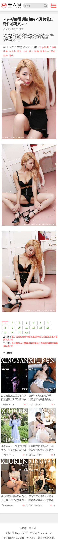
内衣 (25, 51)
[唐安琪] (42, 378)
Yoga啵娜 (44, 47)
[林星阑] (42, 429)
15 (5, 332)
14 (48, 328)
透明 (11, 55)
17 (19, 332)
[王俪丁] (42, 479)
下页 (26, 332)
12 (33, 328)
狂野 (5, 55)
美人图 (6, 29)
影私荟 (15, 29)
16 (12, 332)
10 (19, 328)
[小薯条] (14, 429)
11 (26, 328)
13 (40, 328)
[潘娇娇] (14, 378)
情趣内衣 (44, 51)
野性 (53, 51)
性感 (54, 47)
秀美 (5, 51)
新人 (31, 51)
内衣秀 (12, 51)
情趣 (36, 51)
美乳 (19, 51)
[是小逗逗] (14, 479)
